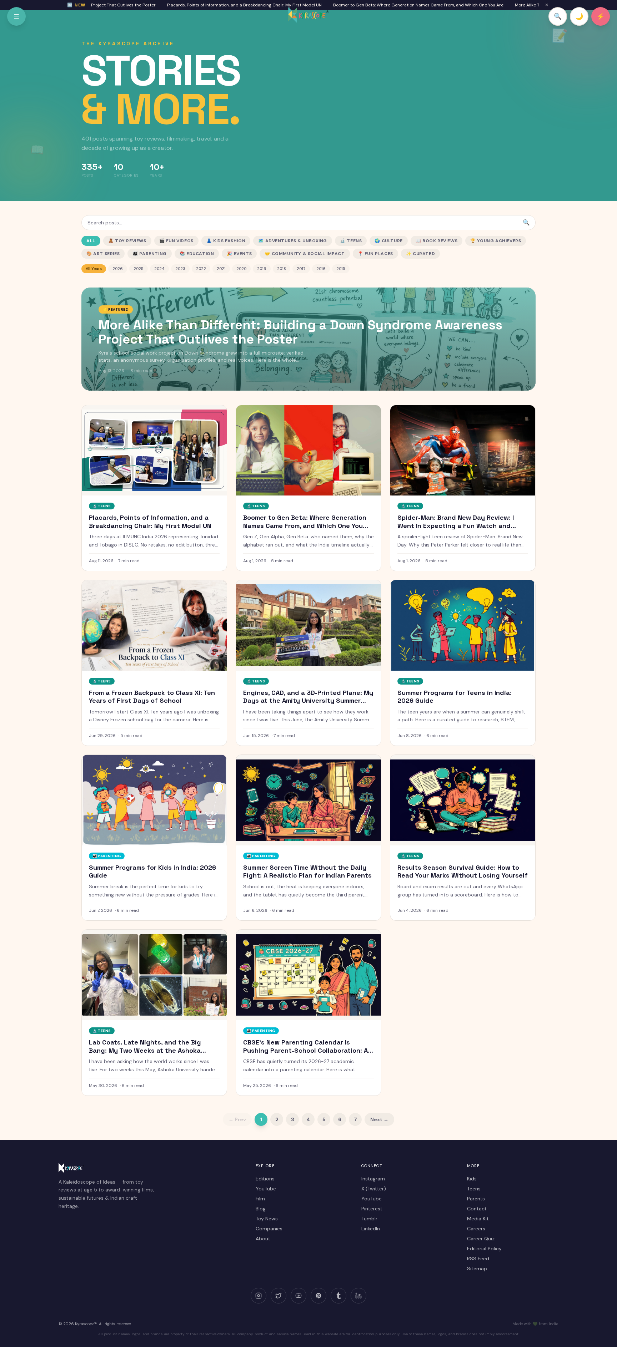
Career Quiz (481, 1238)
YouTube (266, 1188)
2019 (261, 268)
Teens (474, 1188)
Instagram (373, 1178)
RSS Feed (478, 1258)
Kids (472, 1178)
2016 (321, 268)
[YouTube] (298, 1295)
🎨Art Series (103, 253)
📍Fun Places (375, 253)
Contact (477, 1208)
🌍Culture (388, 241)
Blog (261, 1208)
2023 (180, 268)
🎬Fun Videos (176, 241)
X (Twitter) (373, 1188)
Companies (269, 1228)
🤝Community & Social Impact (305, 253)
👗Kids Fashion (225, 241)
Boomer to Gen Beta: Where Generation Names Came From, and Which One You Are (382, 5)
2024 (159, 268)
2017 (301, 268)
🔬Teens (351, 241)
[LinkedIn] (358, 1295)
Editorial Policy (484, 1248)
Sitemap (477, 1268)
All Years (94, 268)
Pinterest (371, 1208)
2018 (281, 268)
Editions (265, 1178)
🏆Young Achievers (495, 241)
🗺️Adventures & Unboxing (292, 241)
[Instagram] (258, 1295)
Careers (476, 1228)
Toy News (267, 1218)
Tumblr (369, 1218)
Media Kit (478, 1218)
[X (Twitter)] (278, 1295)
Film (260, 1198)
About (263, 1238)
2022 (201, 268)
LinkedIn (370, 1228)
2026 (117, 268)
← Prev (237, 1119)
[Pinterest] (318, 1295)
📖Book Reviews (436, 241)
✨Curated (420, 253)
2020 (241, 268)
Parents (476, 1198)
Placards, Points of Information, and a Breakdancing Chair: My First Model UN (208, 5)
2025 (139, 268)
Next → (379, 1119)
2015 (340, 268)
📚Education (197, 253)
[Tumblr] (338, 1295)
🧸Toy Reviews (127, 241)
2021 (221, 268)
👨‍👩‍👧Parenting (149, 253)
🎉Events (239, 253)
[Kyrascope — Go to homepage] (308, 15)
